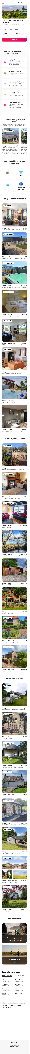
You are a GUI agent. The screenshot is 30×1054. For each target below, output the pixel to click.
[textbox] (8, 35)
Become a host (22, 2)
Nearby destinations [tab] (7, 975)
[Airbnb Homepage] (3, 2)
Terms (17, 1046)
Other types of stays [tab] (20, 975)
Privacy (12, 1046)
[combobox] (14, 30)
